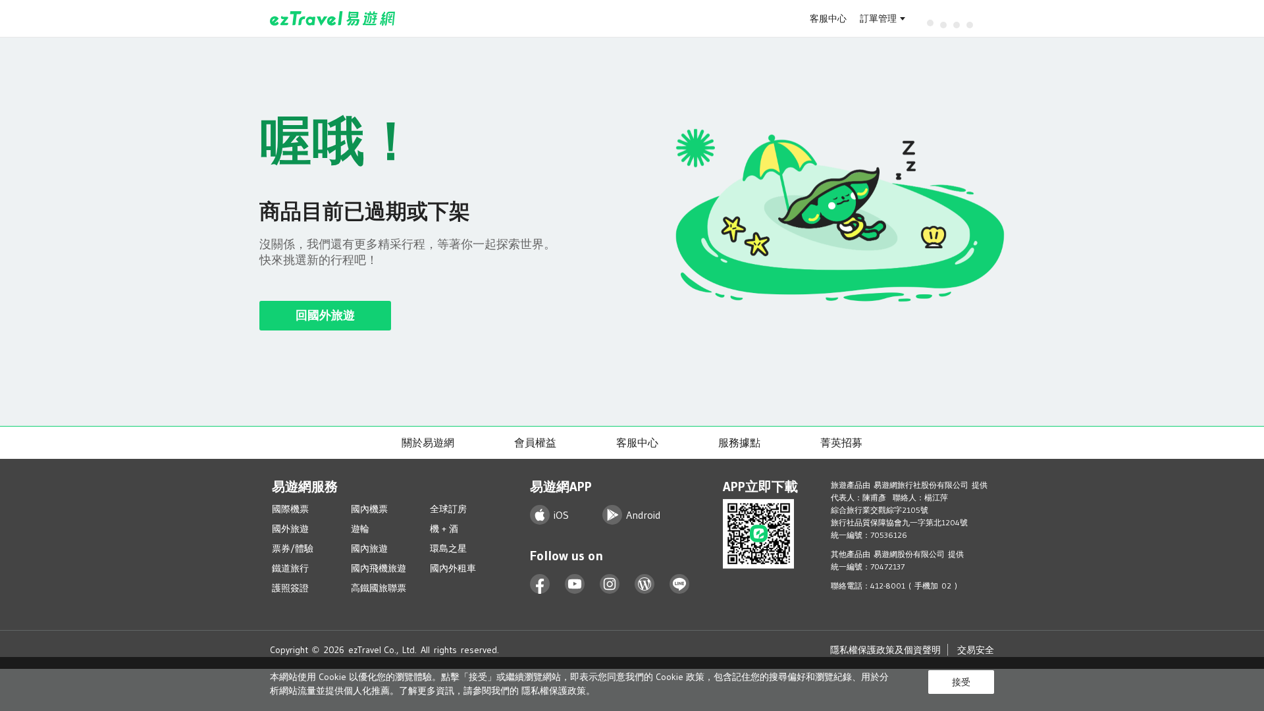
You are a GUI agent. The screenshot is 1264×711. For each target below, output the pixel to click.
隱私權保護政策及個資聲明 (885, 650)
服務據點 (739, 442)
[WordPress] (645, 584)
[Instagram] (610, 584)
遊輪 (360, 529)
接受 (961, 682)
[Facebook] (540, 584)
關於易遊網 (428, 442)
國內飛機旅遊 (378, 568)
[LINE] (680, 584)
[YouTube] (575, 584)
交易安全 (975, 650)
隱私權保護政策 (553, 691)
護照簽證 (290, 588)
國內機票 (369, 509)
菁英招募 (841, 442)
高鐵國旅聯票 (378, 588)
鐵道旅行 (290, 568)
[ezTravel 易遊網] (333, 18)
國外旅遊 (290, 529)
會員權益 (535, 442)
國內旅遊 (369, 548)
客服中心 (828, 18)
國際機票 (290, 509)
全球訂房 (448, 509)
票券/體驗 (292, 548)
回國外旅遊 (325, 315)
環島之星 (448, 548)
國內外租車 (453, 568)
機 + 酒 (444, 529)
